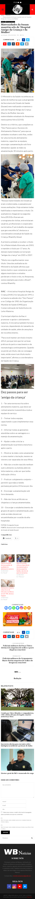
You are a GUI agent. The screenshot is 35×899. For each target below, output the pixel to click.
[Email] (25, 886)
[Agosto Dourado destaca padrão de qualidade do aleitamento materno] (8, 558)
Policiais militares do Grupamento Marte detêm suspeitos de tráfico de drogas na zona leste (17, 660)
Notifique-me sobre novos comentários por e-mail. (16, 821)
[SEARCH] (32, 838)
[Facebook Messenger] (17, 608)
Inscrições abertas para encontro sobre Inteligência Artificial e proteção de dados (16, 745)
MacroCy (29, 897)
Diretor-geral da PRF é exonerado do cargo (17, 773)
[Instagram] (21, 608)
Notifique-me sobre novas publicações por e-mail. (17, 828)
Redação (5, 35)
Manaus (3, 21)
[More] (29, 608)
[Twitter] (10, 608)
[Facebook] (6, 608)
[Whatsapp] (13, 608)
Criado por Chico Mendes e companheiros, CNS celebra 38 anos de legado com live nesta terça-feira (17, 714)
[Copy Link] (25, 608)
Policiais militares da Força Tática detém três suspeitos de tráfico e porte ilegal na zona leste (17, 648)
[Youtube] (20, 886)
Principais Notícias (10, 21)
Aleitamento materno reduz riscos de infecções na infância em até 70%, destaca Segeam (7, 591)
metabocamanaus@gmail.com (22, 876)
